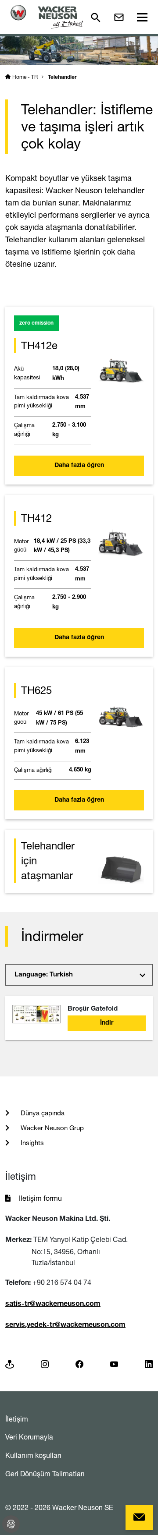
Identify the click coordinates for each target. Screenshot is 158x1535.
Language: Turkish (43, 975)
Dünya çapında (42, 1113)
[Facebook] (79, 1363)
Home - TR (25, 77)
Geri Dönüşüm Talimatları (45, 1473)
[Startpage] (47, 17)
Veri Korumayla (29, 1436)
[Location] (9, 1363)
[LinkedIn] (149, 1363)
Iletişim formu (40, 1198)
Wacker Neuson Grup (51, 1128)
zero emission (36, 323)
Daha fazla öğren (79, 466)
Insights (31, 1143)
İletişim (16, 1419)
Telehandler (62, 77)
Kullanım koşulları (33, 1455)
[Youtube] (114, 1363)
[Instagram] (45, 1363)
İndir (106, 1023)
